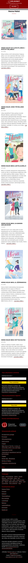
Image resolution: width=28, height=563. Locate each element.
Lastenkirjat (5, 500)
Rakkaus (4, 503)
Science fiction (6, 489)
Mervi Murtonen (13, 481)
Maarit (6, 481)
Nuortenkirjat (5, 498)
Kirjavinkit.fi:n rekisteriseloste (9, 392)
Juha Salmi (10, 478)
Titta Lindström (13, 483)
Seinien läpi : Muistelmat (8, 458)
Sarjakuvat (4, 510)
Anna (3, 476)
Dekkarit (4, 494)
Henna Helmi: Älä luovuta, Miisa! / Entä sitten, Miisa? (13, 48)
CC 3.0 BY (19, 557)
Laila (14, 480)
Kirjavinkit (15, 1)
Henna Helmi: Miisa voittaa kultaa (13, 340)
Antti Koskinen (9, 476)
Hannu (16, 476)
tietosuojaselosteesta (11, 546)
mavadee (18, 555)
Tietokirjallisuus (6, 496)
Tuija (19, 483)
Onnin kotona (5, 441)
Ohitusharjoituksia (6, 439)
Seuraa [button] (23, 425)
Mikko (20, 481)
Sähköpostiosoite (7, 375)
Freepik (12, 555)
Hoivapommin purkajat (8, 434)
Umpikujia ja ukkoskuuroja (9, 463)
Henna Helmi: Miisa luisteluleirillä (13, 166)
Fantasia (4, 491)
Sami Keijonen (13, 553)
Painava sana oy (11, 552)
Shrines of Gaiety (6, 461)
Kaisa (15, 478)
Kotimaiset (4, 507)
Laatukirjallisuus (6, 505)
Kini (11, 480)
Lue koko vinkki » (6, 68)
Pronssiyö (4, 437)
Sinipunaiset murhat (7, 450)
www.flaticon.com (10, 557)
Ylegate (4, 456)
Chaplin (4, 443)
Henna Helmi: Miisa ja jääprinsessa (13, 282)
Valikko (14, 6)
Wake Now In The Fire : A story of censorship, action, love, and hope (11, 446)
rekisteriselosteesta (7, 548)
